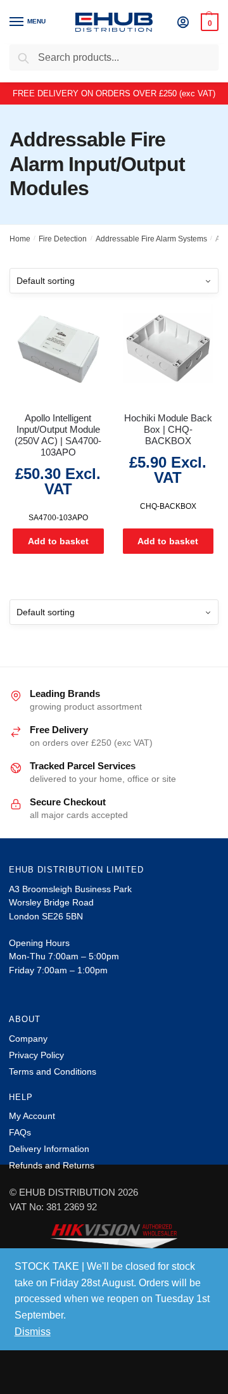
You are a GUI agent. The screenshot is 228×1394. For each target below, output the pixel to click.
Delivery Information (49, 1149)
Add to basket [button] (58, 541)
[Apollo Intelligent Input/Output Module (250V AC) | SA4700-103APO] (58, 349)
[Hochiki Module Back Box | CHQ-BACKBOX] (168, 349)
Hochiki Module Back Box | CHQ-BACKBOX (168, 429)
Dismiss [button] (33, 1331)
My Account (32, 1116)
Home (20, 238)
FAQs (20, 1132)
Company (28, 1038)
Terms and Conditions (52, 1071)
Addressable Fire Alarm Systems (151, 238)
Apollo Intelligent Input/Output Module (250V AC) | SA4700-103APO (58, 434)
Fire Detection (63, 238)
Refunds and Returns (51, 1165)
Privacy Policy (36, 1055)
